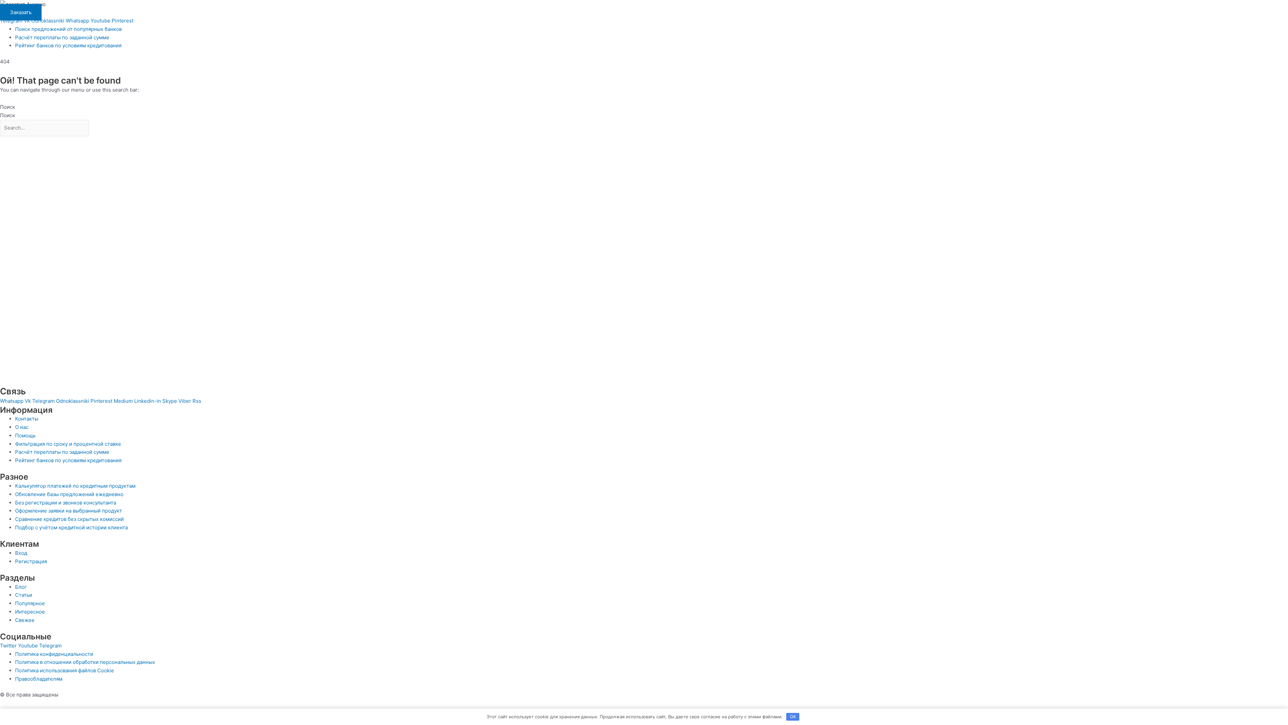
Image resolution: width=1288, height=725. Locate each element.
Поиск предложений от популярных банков (68, 29)
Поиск (7, 107)
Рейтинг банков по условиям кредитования (68, 45)
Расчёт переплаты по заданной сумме (62, 37)
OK (793, 716)
